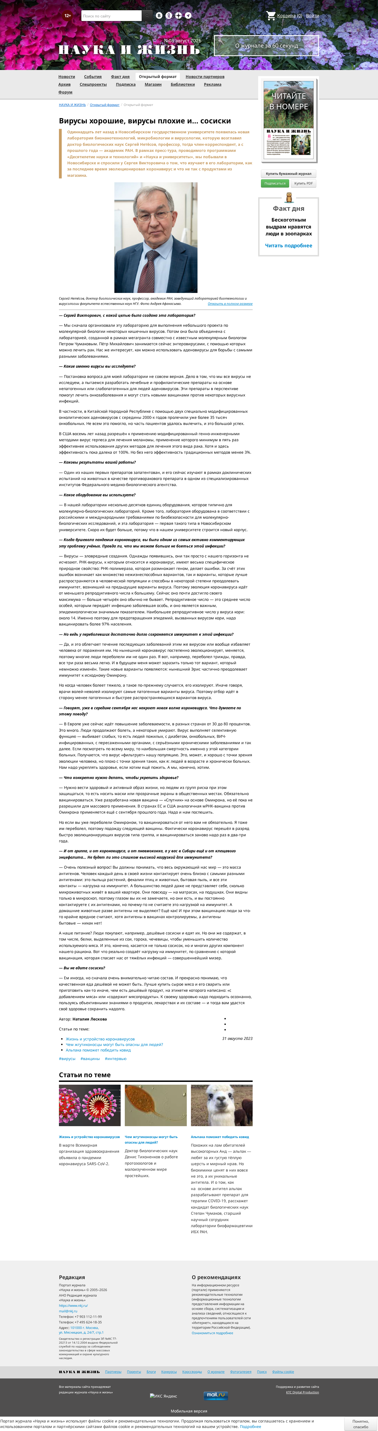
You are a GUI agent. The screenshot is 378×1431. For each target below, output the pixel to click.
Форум (65, 92)
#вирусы (67, 1058)
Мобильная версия (189, 1411)
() (289, 15)
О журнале (216, 1371)
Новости (66, 76)
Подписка (126, 84)
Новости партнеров (205, 76)
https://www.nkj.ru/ (73, 1305)
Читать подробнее (288, 245)
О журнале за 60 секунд (266, 45)
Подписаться (275, 183)
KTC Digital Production (302, 1392)
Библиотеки (183, 84)
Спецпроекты (93, 84)
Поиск (262, 1371)
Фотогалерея (241, 1371)
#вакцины (90, 1058)
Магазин (153, 84)
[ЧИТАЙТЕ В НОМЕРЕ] (288, 65)
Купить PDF (303, 183)
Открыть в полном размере (230, 303)
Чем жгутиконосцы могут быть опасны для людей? (114, 1044)
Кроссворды (192, 1371)
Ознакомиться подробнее (212, 1333)
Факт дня (120, 76)
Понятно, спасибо (361, 1423)
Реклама (212, 84)
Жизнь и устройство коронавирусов (100, 1039)
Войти (312, 15)
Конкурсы (169, 1371)
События (93, 76)
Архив (64, 84)
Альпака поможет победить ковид (98, 1050)
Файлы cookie (283, 1371)
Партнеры (113, 1371)
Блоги (151, 1371)
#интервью (115, 1058)
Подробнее (250, 1426)
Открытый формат (158, 76)
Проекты (134, 1371)
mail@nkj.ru (68, 1311)
